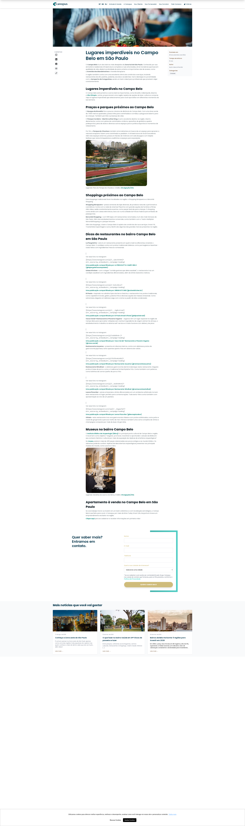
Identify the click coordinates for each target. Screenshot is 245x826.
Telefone (127, 556)
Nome (126, 536)
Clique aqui (90, 518)
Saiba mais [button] (172, 814)
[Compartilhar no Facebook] (56, 64)
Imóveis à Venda (115, 4)
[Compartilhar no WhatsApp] (56, 55)
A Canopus (128, 4)
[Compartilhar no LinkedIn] (56, 59)
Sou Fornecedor (151, 4)
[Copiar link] (56, 73)
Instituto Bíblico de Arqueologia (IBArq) (102, 433)
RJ (106, 4)
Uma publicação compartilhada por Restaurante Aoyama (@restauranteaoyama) (118, 364)
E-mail (126, 546)
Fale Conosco (176, 4)
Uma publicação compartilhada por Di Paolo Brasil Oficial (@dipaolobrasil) (115, 316)
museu (90, 441)
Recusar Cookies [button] (115, 820)
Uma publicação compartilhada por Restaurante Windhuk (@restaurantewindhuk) (118, 389)
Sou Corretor (164, 4)
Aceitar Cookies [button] (130, 820)
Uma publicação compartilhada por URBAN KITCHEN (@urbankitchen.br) (114, 290)
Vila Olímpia (92, 95)
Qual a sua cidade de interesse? (136, 565)
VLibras (188, 4)
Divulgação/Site (127, 188)
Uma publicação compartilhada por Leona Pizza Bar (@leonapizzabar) (114, 414)
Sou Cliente (138, 4)
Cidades (172, 73)
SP (100, 4)
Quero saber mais (148, 584)
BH (103, 4)
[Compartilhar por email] (56, 68)
